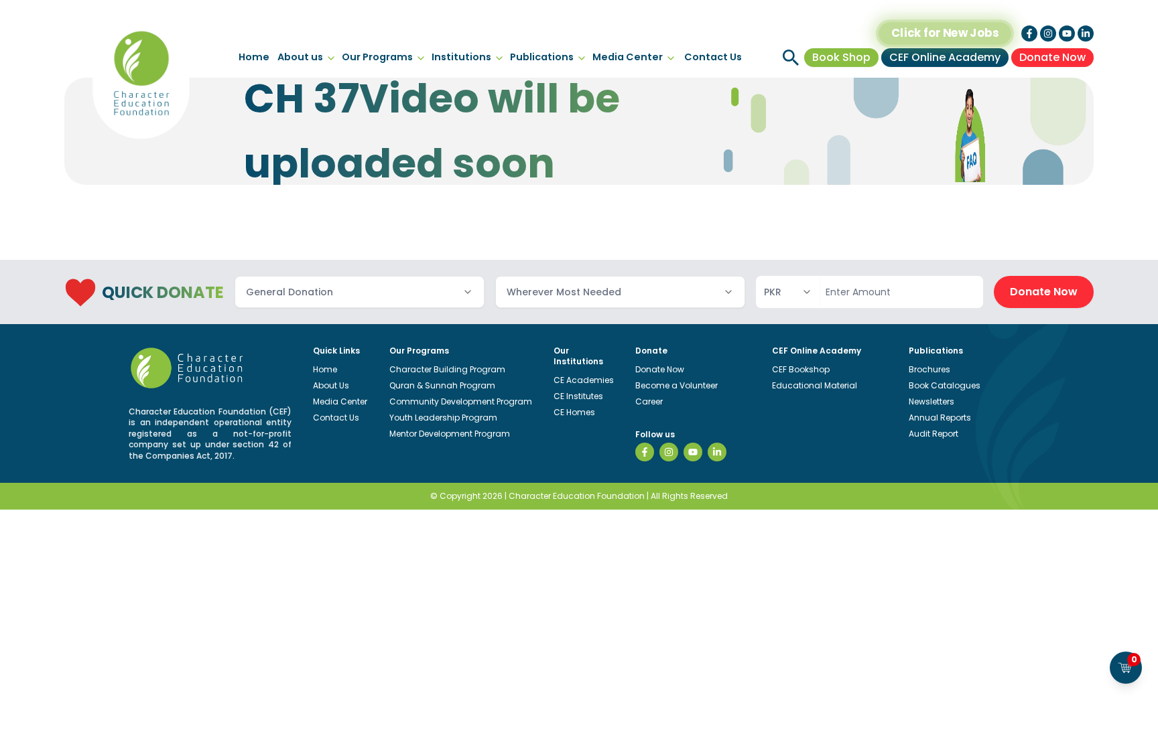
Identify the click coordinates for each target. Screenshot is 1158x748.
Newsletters (931, 401)
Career (649, 401)
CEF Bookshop (801, 369)
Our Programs (377, 57)
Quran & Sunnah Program (442, 385)
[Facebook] (644, 452)
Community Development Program (460, 401)
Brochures (929, 369)
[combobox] (360, 292)
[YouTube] (693, 452)
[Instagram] (668, 452)
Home (254, 57)
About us (300, 57)
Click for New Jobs (944, 33)
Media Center (627, 57)
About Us (331, 385)
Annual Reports (940, 417)
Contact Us (713, 57)
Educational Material (814, 385)
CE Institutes (578, 396)
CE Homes (574, 412)
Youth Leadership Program (443, 417)
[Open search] (790, 57)
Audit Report (933, 433)
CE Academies (584, 380)
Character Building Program (447, 369)
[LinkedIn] (717, 452)
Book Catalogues (944, 385)
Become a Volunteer (676, 385)
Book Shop (841, 57)
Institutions (461, 57)
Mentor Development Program (449, 433)
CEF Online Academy (945, 57)
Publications (542, 57)
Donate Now (1052, 57)
